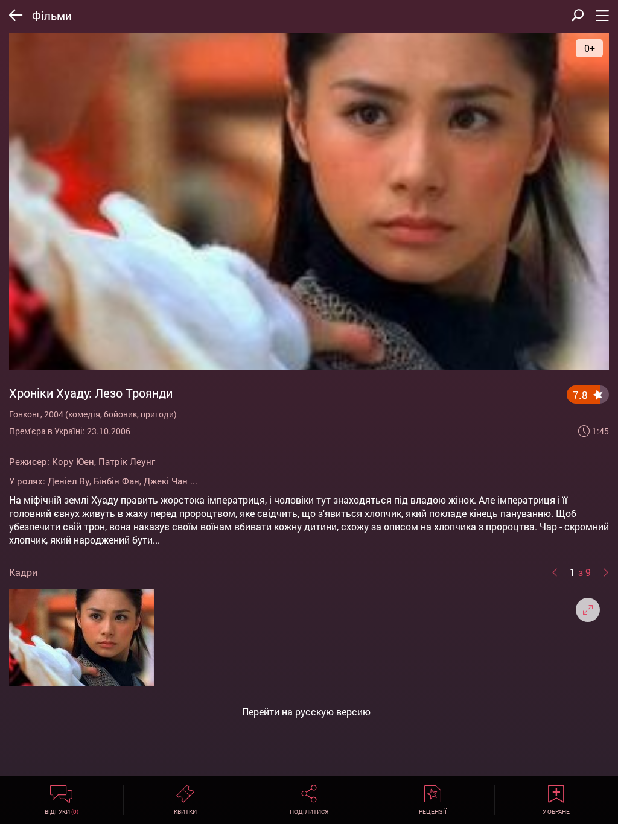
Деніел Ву (68, 481)
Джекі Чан (166, 481)
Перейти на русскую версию (306, 712)
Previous (555, 572)
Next (606, 572)
